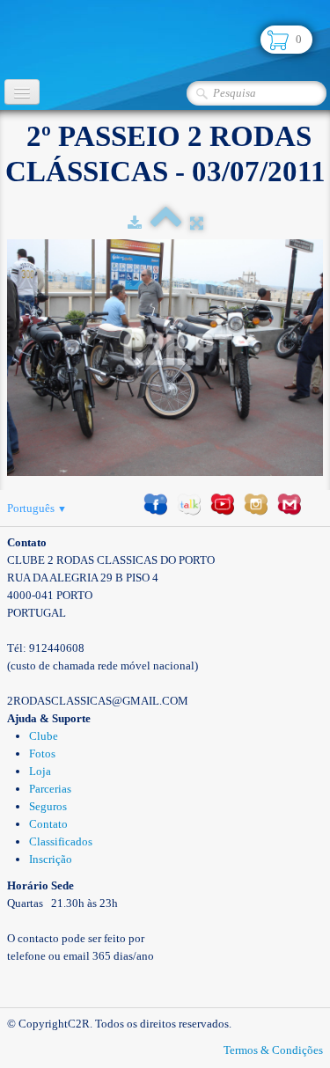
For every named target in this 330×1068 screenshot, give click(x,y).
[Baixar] (135, 223)
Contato (48, 823)
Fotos (42, 753)
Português (37, 508)
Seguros (48, 806)
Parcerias (50, 788)
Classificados (60, 841)
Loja (40, 771)
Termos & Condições (273, 1050)
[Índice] (166, 223)
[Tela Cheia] (196, 223)
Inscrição (50, 859)
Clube (43, 735)
